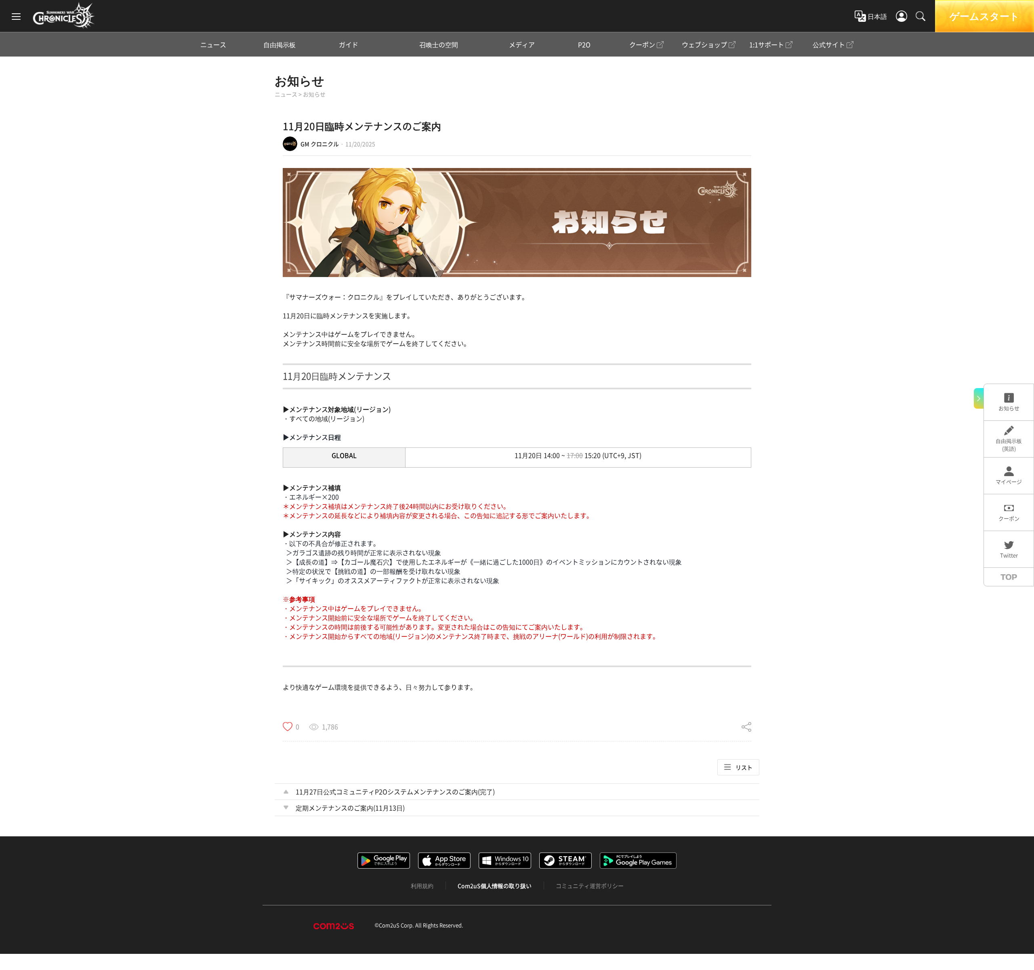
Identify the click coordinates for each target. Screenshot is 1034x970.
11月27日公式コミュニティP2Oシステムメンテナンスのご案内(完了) (395, 791)
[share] (746, 726)
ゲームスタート (984, 16)
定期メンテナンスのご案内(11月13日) (350, 808)
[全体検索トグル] (920, 16)
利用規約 (422, 886)
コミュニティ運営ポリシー (590, 886)
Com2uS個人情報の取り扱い (495, 886)
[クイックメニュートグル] (979, 398)
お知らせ (299, 80)
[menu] (16, 16)
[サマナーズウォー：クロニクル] (63, 15)
